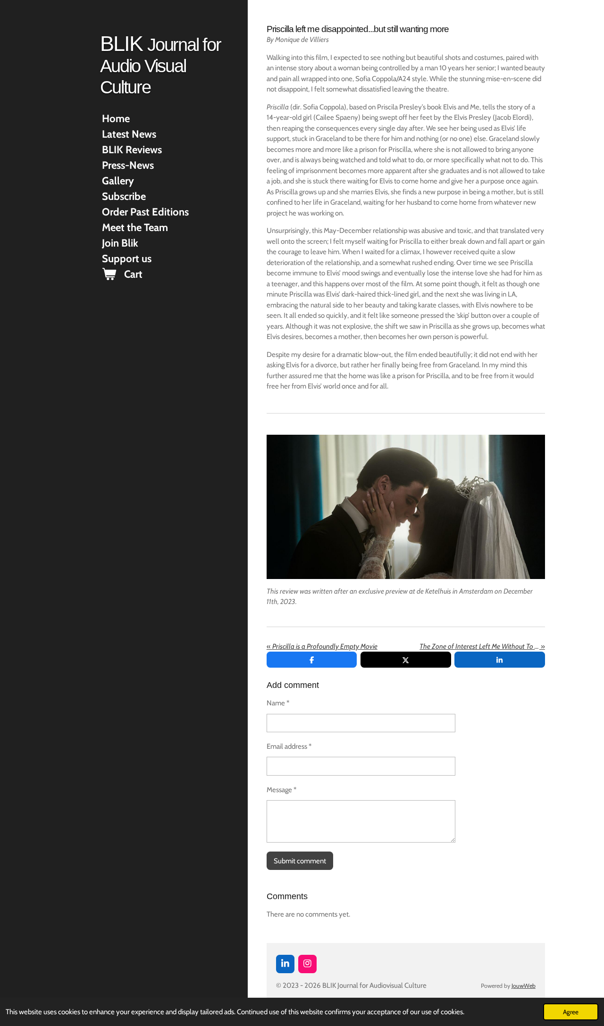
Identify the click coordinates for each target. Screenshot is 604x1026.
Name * (278, 703)
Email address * (289, 746)
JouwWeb (524, 985)
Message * (281, 790)
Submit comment (300, 861)
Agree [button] (571, 1012)
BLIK (160, 64)
